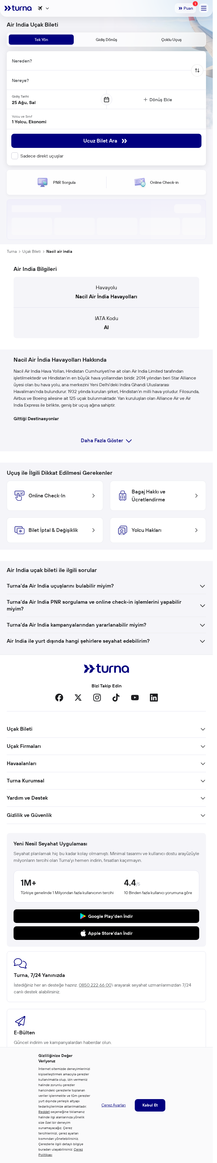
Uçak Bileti (31, 251)
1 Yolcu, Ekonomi (29, 121)
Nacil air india (59, 251)
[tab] (41, 39)
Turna (12, 251)
